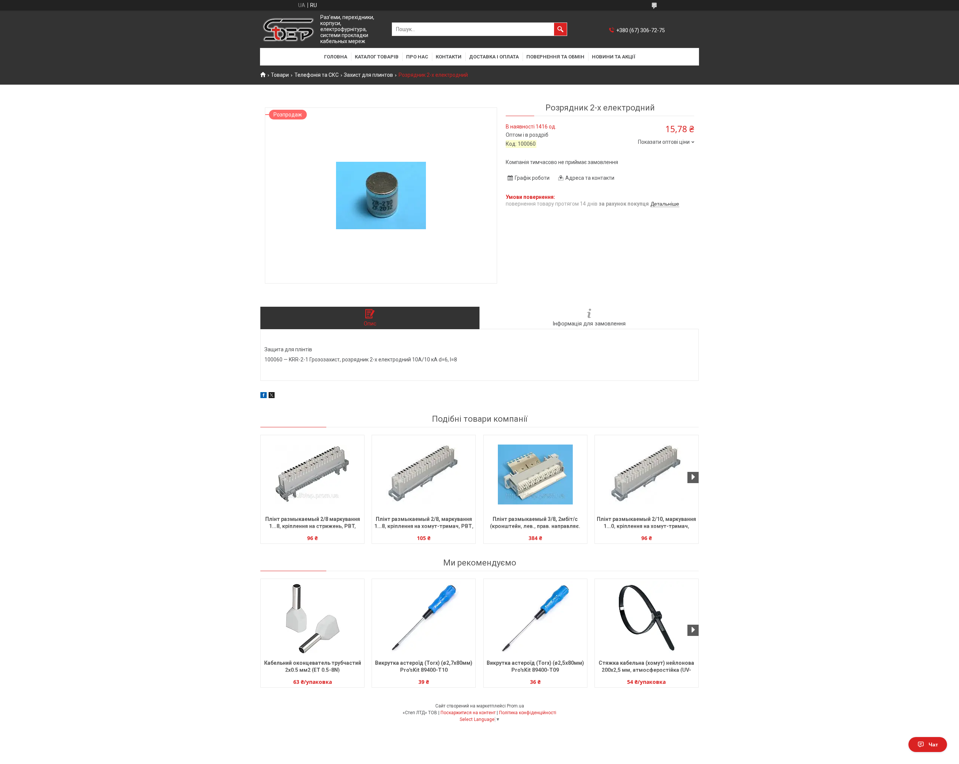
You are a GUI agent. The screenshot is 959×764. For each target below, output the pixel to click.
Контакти (449, 57)
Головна (335, 57)
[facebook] (263, 396)
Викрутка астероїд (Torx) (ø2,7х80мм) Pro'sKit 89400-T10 (423, 666)
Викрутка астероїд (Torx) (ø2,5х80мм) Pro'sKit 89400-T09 (535, 666)
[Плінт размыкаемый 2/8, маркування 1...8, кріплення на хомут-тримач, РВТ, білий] (424, 474)
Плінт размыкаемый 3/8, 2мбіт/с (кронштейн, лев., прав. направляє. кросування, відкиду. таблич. (535, 523)
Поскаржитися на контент (468, 712)
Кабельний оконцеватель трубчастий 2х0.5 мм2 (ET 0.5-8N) (312, 666)
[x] (272, 396)
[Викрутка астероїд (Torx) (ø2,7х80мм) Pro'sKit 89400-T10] (424, 618)
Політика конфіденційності (527, 712)
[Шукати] (560, 29)
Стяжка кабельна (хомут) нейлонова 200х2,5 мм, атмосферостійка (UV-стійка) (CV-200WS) (646, 667)
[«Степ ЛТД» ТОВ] (288, 29)
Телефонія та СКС (316, 75)
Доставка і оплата (494, 57)
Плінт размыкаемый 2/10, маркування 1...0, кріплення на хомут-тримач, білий (646, 523)
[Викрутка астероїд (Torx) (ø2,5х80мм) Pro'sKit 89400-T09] (535, 618)
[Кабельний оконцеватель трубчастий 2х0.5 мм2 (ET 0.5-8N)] (312, 618)
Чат (933, 745)
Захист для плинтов (368, 75)
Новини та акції (613, 57)
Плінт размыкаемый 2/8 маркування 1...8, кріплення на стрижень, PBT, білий (312, 523)
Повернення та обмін (555, 57)
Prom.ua (515, 706)
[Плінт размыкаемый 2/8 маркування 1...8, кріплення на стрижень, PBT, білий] (312, 474)
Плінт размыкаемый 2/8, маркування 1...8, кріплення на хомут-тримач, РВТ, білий (424, 523)
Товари (280, 75)
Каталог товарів (377, 57)
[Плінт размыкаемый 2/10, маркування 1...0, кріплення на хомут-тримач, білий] (646, 474)
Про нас (417, 57)
